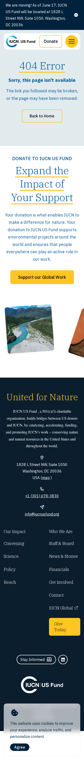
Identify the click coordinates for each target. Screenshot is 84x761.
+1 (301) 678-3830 (42, 496)
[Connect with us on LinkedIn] (63, 659)
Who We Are (61, 531)
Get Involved (61, 582)
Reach (10, 582)
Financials (59, 569)
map (46, 477)
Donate (51, 41)
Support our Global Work (42, 277)
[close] (76, 15)
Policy (9, 569)
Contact (56, 595)
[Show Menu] (71, 41)
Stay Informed (32, 659)
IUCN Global (61, 608)
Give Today (60, 626)
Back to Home (42, 116)
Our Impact (15, 531)
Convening (14, 543)
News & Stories (63, 556)
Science (11, 556)
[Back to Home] (42, 684)
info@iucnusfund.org (42, 514)
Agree (19, 747)
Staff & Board (61, 543)
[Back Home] (20, 41)
